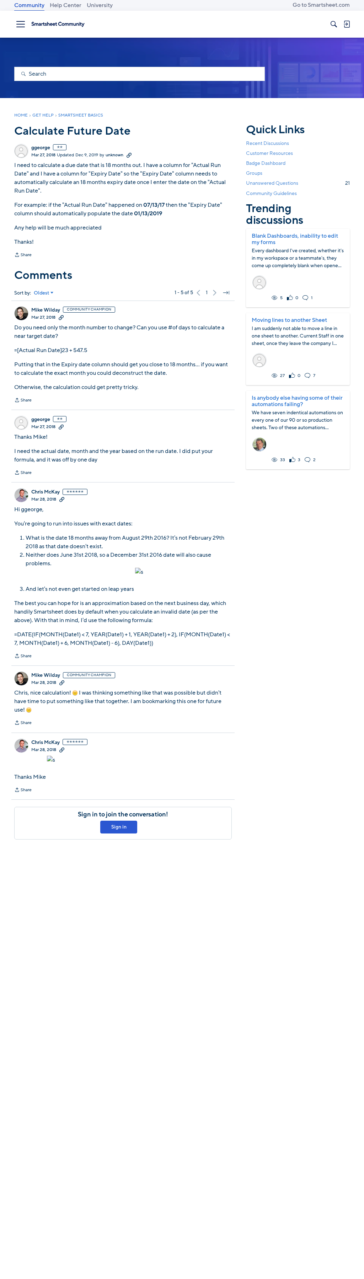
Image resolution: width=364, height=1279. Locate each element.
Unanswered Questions (298, 183)
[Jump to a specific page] (226, 292)
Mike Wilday (45, 310)
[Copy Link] (129, 155)
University (100, 5)
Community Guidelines (271, 193)
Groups (254, 173)
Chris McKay (45, 492)
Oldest (41, 293)
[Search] (333, 24)
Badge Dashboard (265, 163)
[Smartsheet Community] (58, 24)
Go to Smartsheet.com (321, 5)
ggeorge (40, 148)
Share (23, 255)
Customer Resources (269, 153)
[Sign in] (346, 24)
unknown (114, 155)
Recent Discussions (267, 143)
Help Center (65, 5)
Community (29, 5)
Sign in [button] (119, 827)
